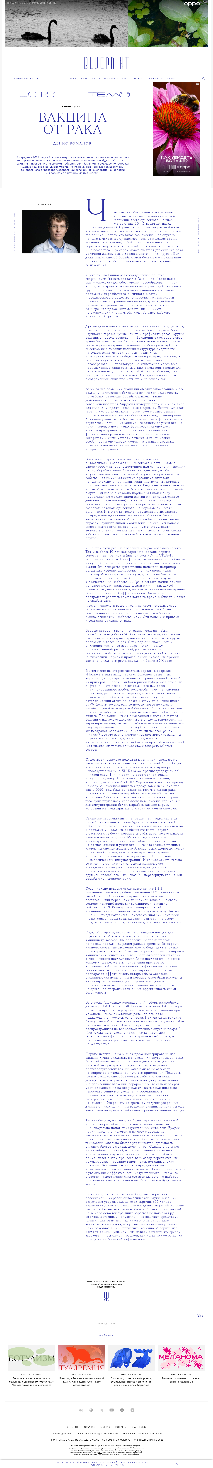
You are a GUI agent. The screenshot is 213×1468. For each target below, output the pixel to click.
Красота (66, 107)
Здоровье (77, 107)
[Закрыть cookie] (177, 1464)
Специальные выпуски (27, 78)
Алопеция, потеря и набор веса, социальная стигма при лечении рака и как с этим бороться (131, 1381)
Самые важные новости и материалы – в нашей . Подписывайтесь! (107, 1284)
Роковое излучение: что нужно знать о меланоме (181, 1380)
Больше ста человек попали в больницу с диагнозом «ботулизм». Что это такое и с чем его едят (31, 1381)
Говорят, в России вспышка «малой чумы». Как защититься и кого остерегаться (81, 1381)
